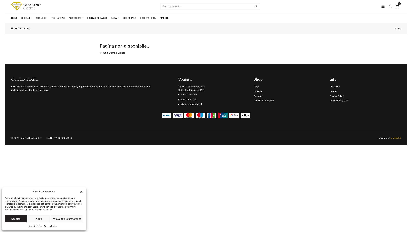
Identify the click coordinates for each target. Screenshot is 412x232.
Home (14, 18)
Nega (39, 218)
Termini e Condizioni (264, 100)
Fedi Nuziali (58, 18)
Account (258, 96)
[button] (81, 191)
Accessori (75, 18)
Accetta (15, 218)
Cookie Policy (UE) (339, 100)
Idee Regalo (129, 18)
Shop (256, 86)
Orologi (41, 18)
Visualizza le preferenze (67, 218)
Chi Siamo (335, 86)
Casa (114, 18)
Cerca (256, 6)
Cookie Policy (35, 226)
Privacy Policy (50, 226)
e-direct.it (396, 138)
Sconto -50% (148, 18)
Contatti (333, 91)
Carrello (258, 91)
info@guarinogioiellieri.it (190, 104)
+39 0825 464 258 (187, 94)
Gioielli (25, 18)
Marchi (164, 18)
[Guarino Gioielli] (26, 6)
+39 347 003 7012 (187, 99)
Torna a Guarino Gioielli (112, 52)
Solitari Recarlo (97, 18)
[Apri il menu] (383, 6)
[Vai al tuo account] (390, 6)
